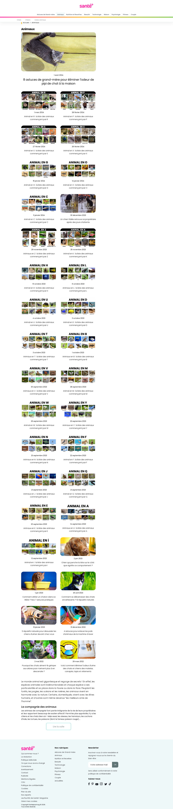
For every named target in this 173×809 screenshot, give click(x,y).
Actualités (59, 781)
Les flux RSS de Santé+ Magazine (34, 798)
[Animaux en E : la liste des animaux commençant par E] (38, 512)
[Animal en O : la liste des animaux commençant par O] (78, 169)
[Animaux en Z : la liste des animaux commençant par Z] (38, 237)
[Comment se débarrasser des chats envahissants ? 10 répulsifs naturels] (78, 581)
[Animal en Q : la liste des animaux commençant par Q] (78, 478)
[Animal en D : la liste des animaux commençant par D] (78, 306)
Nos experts (26, 795)
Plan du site (26, 792)
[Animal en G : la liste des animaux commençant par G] (38, 169)
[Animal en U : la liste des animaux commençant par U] (38, 306)
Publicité (24, 776)
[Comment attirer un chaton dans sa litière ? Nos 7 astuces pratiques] (38, 581)
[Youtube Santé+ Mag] (96, 784)
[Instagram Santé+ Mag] (101, 783)
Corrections (26, 766)
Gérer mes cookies (29, 801)
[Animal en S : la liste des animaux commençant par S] (38, 134)
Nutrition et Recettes (74, 15)
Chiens (27, 20)
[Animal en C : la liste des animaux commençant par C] (38, 203)
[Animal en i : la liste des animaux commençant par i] (38, 546)
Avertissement (27, 769)
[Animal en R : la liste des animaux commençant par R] (38, 100)
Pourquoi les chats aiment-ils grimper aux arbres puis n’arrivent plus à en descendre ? (39, 668)
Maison (106, 15)
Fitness (125, 15)
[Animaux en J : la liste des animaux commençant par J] (38, 478)
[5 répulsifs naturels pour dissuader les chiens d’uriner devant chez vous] (38, 615)
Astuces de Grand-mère (46, 15)
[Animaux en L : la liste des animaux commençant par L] (78, 272)
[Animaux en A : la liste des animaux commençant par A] (78, 512)
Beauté (87, 15)
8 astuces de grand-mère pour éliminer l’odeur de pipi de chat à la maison (58, 81)
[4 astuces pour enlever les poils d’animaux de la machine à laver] (78, 615)
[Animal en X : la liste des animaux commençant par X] (78, 134)
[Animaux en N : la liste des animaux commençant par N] (38, 443)
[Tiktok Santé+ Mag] (110, 783)
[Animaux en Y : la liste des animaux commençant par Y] (78, 409)
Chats (19, 20)
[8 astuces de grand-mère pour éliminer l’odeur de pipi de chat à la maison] (58, 51)
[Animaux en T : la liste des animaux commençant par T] (38, 340)
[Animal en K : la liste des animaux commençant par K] (78, 237)
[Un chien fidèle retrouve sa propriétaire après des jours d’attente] (78, 203)
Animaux (60, 15)
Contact (24, 773)
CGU (23, 782)
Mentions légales (28, 779)
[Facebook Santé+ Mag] (89, 783)
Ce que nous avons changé (33, 763)
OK (115, 764)
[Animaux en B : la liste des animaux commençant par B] (78, 340)
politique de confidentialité (99, 774)
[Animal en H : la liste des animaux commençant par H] (38, 272)
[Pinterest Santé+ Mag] (92, 783)
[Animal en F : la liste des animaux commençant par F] (78, 443)
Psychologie (116, 15)
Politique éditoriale (29, 760)
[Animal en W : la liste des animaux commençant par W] (38, 409)
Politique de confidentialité (32, 785)
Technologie (96, 15)
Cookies (24, 788)
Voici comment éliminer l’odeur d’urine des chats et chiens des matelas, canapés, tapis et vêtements (78, 668)
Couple (133, 15)
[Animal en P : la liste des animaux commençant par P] (78, 100)
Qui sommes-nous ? (30, 753)
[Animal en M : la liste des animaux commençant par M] (78, 375)
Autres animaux (40, 20)
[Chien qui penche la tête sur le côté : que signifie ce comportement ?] (78, 546)
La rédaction (26, 757)
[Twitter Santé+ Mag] (105, 784)
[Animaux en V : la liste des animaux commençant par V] (38, 375)
